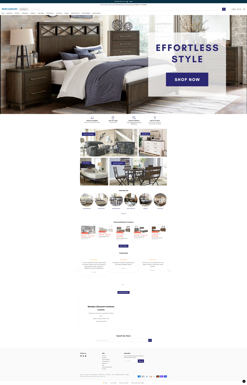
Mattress (33, 13)
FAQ (103, 365)
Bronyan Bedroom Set (139, 237)
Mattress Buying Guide (107, 367)
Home (3, 13)
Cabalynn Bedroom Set (157, 238)
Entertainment (50, 13)
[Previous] (77, 270)
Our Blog (104, 369)
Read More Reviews (123, 292)
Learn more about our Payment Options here (134, 123)
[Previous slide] (3, 64)
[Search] (224, 9)
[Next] (169, 270)
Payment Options (86, 13)
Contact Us (104, 357)
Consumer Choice (96, 13)
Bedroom (17, 13)
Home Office (41, 13)
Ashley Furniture (84, 239)
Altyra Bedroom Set (86, 237)
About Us (104, 355)
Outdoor (66, 13)
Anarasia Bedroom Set (104, 236)
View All (123, 213)
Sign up (141, 361)
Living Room (9, 13)
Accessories (59, 13)
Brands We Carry (75, 13)
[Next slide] (243, 64)
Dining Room (25, 13)
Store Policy (104, 363)
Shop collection (123, 246)
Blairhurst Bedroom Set (121, 238)
